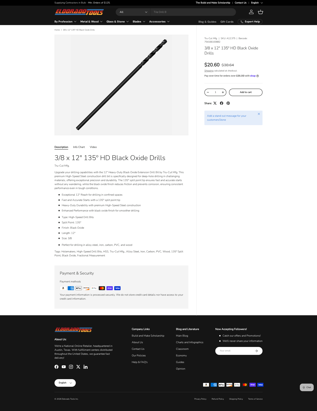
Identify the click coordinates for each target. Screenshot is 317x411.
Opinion (180, 369)
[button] (260, 12)
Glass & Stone (115, 21)
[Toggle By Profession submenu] (75, 21)
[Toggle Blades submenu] (144, 21)
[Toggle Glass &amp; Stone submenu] (127, 21)
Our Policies (139, 355)
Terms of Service (255, 399)
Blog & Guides (207, 21)
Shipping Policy (236, 399)
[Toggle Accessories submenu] (168, 21)
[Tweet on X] (215, 103)
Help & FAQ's (140, 362)
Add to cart (246, 92)
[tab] (61, 147)
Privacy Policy (200, 399)
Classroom (182, 349)
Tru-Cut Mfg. (210, 38)
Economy (181, 355)
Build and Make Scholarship (148, 336)
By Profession (63, 21)
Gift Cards (227, 21)
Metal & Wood (89, 21)
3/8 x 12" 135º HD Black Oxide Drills (79, 30)
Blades (137, 21)
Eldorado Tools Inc (70, 399)
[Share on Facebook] (221, 103)
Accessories (157, 21)
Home (57, 30)
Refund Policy (218, 399)
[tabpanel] (121, 205)
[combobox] (176, 12)
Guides (180, 362)
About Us (137, 342)
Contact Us (241, 2)
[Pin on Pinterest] (228, 103)
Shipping (208, 70)
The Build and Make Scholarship (213, 2)
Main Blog (182, 336)
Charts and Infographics (189, 342)
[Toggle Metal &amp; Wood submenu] (101, 21)
